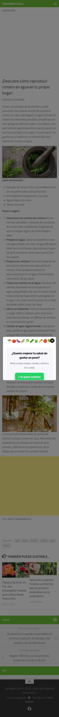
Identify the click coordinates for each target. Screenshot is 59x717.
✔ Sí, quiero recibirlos (29, 377)
